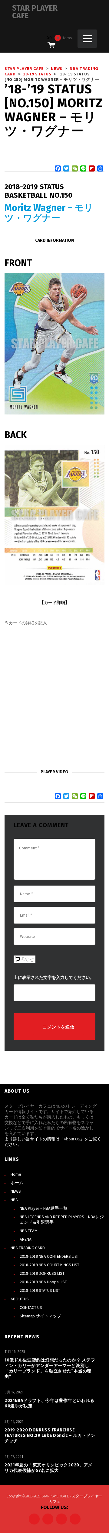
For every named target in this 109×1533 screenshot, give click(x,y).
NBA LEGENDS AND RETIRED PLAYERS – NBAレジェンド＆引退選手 (62, 1219)
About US (72, 1139)
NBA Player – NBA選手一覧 (44, 1208)
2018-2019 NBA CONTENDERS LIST (49, 1256)
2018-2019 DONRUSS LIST (42, 1273)
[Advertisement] (54, 698)
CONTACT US (31, 1307)
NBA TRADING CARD (28, 1247)
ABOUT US (20, 1299)
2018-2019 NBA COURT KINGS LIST (49, 1265)
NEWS (16, 1191)
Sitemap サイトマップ (40, 1316)
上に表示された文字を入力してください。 (54, 977)
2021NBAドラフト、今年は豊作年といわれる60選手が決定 (49, 1403)
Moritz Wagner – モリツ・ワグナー (49, 213)
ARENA (25, 1239)
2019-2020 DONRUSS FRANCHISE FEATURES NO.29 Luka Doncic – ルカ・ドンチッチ (50, 1435)
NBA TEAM (29, 1230)
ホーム (17, 1182)
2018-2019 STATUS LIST (40, 1290)
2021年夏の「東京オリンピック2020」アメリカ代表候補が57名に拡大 (49, 1467)
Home (16, 1174)
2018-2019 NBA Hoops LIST (43, 1282)
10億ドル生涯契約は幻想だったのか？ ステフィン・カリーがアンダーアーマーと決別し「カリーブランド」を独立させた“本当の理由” (50, 1368)
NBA (14, 1199)
